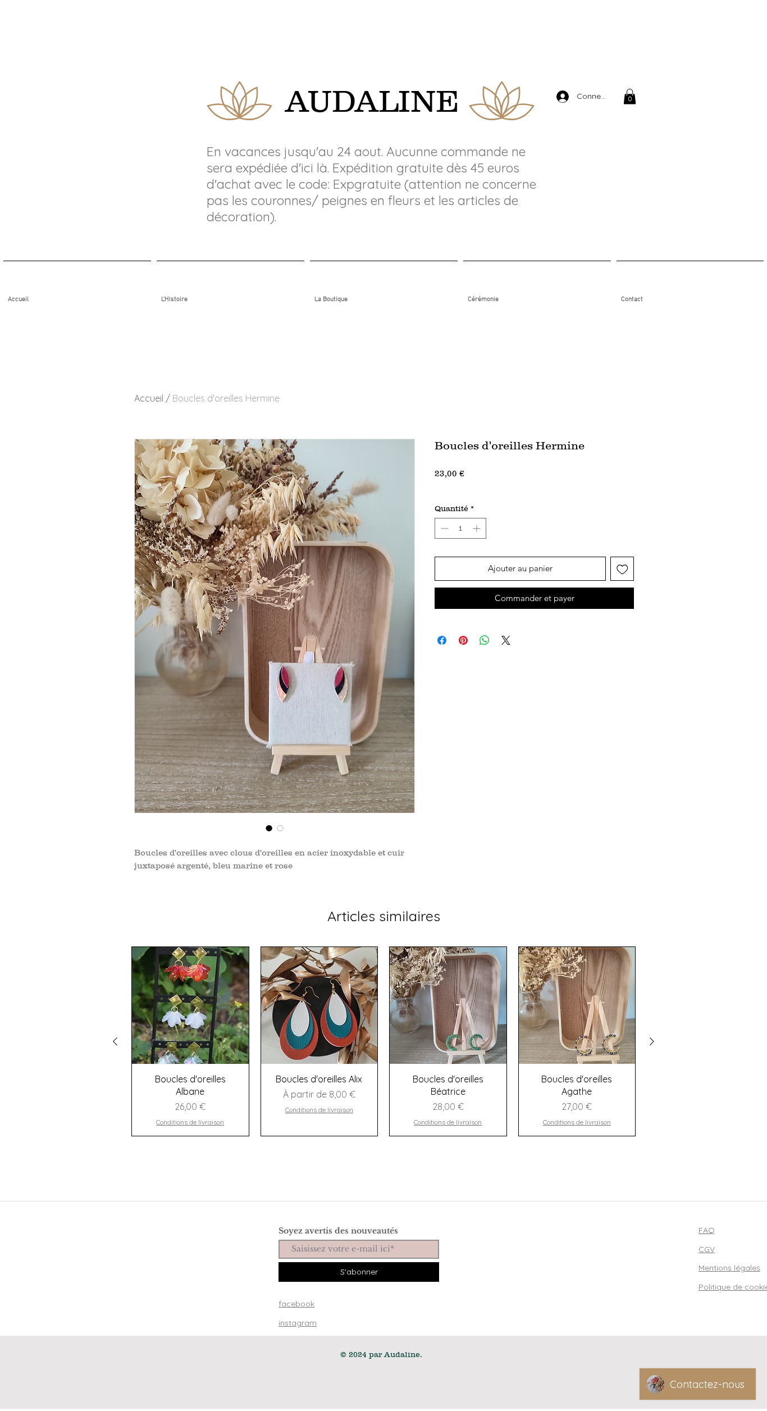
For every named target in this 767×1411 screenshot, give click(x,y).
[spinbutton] (460, 528)
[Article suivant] (652, 1041)
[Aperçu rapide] (190, 1005)
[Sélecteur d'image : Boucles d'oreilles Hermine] (269, 828)
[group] (383, 1041)
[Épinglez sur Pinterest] (463, 640)
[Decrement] (443, 528)
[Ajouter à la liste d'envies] (622, 569)
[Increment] (478, 528)
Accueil (148, 398)
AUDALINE (372, 101)
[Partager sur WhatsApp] (484, 640)
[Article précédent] (115, 1041)
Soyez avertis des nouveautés (338, 1231)
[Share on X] (506, 640)
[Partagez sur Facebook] (442, 640)
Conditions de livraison (480, 487)
